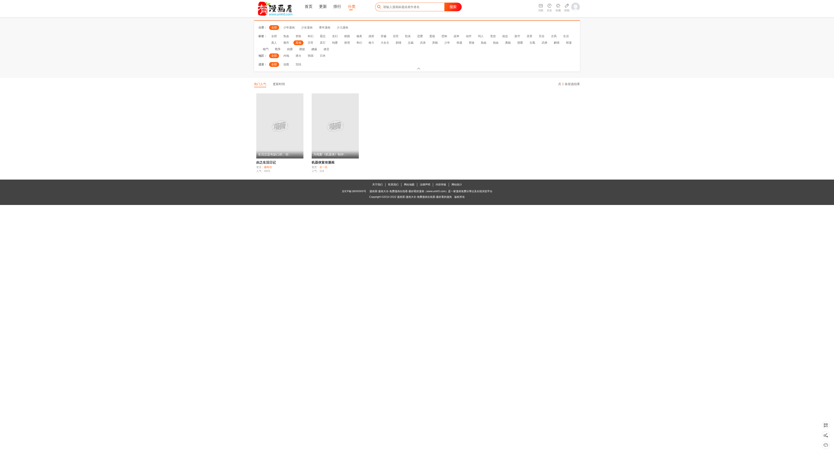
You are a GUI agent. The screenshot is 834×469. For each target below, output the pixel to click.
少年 (447, 42)
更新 (323, 6)
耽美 (408, 36)
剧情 (398, 42)
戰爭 (278, 49)
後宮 (326, 49)
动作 (469, 36)
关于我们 (377, 184)
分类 (352, 6)
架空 (517, 36)
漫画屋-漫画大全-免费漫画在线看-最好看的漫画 (424, 196)
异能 (435, 42)
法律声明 (425, 184)
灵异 (529, 36)
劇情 (556, 42)
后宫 (396, 36)
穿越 (383, 36)
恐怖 (444, 36)
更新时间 (279, 84)
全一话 (323, 167)
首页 (309, 6)
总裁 (411, 42)
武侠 (423, 42)
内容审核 (441, 184)
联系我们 (393, 184)
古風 (532, 42)
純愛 (290, 49)
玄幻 (335, 36)
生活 (566, 36)
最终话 (268, 167)
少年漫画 (289, 27)
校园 (347, 36)
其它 (323, 42)
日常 (310, 42)
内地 (286, 55)
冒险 (298, 36)
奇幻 (359, 42)
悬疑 (432, 36)
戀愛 (520, 42)
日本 (323, 55)
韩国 (310, 55)
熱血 (483, 42)
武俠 (544, 42)
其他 (298, 42)
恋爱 (420, 36)
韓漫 (569, 42)
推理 (347, 42)
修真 (359, 36)
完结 (298, 64)
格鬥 (265, 49)
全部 (274, 27)
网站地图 (409, 184)
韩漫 (459, 42)
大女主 (385, 42)
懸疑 (302, 49)
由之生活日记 (266, 162)
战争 (456, 36)
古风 (554, 36)
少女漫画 (307, 27)
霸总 (323, 36)
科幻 (310, 36)
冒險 (471, 42)
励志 (505, 36)
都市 (286, 42)
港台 (298, 55)
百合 (541, 36)
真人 (274, 42)
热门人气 (260, 84)
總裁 (314, 49)
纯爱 (335, 42)
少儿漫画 (342, 27)
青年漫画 (324, 27)
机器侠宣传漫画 (323, 162)
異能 (508, 42)
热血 (286, 36)
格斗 (371, 42)
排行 (337, 6)
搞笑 (371, 36)
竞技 (493, 36)
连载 (286, 64)
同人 (481, 36)
